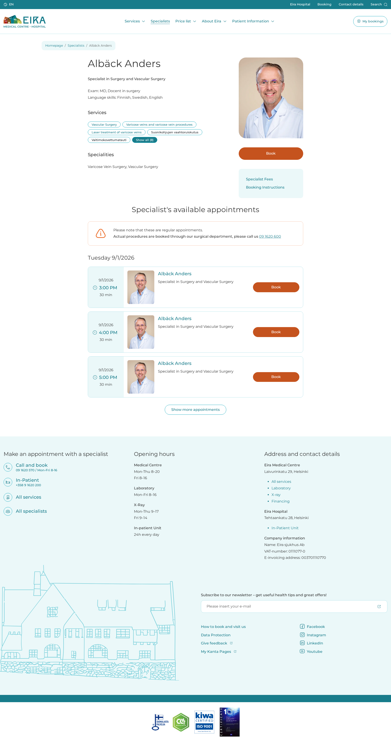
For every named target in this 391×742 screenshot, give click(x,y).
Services (132, 21)
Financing (281, 501)
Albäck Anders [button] (174, 273)
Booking (324, 4)
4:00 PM (107, 332)
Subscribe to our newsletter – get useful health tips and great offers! (264, 595)
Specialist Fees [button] (259, 179)
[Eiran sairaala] (25, 21)
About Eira (211, 21)
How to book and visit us (223, 627)
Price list (183, 21)
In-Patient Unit (285, 528)
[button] (9, 4)
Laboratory (281, 488)
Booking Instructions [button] (265, 187)
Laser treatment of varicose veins (117, 132)
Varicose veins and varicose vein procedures (159, 124)
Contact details (351, 4)
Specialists (160, 21)
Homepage (54, 45)
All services (25, 497)
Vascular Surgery (104, 124)
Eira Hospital (300, 4)
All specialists (28, 511)
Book (271, 153)
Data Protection (216, 635)
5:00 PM (107, 377)
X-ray (276, 495)
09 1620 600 (270, 236)
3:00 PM (107, 287)
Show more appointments (195, 409)
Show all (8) (144, 140)
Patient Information (250, 21)
